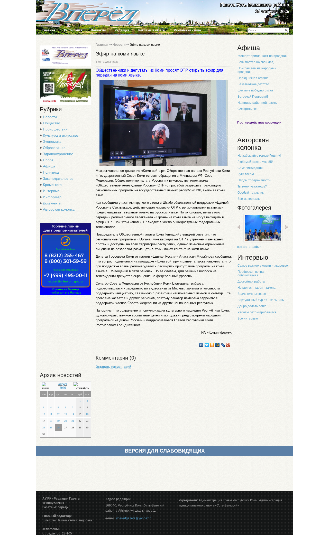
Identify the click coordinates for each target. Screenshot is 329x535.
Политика (51, 172)
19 (58, 420)
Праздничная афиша (253, 78)
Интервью (51, 191)
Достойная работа (251, 281)
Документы (52, 203)
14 (72, 414)
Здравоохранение (58, 154)
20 (65, 420)
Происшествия (55, 129)
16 (87, 414)
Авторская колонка (59, 209)
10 (43, 414)
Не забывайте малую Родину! (259, 155)
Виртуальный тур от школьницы (261, 300)
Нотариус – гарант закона (256, 287)
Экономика (52, 141)
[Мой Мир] (217, 345)
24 (43, 427)
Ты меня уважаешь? (252, 186)
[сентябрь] (81, 386)
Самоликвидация (250, 168)
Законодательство (58, 178)
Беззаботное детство (253, 84)
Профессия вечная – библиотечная (252, 273)
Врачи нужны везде (251, 294)
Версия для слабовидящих (165, 451)
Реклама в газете (151, 30)
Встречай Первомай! (252, 96)
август (62, 384)
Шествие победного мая (255, 90)
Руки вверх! (245, 174)
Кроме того (52, 185)
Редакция (122, 30)
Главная (48, 30)
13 (65, 414)
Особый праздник (250, 192)
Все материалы (248, 199)
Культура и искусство (60, 135)
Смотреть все (247, 109)
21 (72, 420)
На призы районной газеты (257, 103)
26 (58, 427)
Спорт (48, 160)
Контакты (98, 30)
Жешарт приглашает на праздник (262, 56)
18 (51, 420)
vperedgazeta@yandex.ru (134, 518)
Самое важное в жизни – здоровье (262, 265)
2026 (63, 388)
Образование (54, 148)
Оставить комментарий (113, 367)
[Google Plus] (228, 345)
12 (58, 414)
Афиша (49, 166)
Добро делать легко (251, 306)
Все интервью (247, 318)
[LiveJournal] (223, 345)
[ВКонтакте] (201, 345)
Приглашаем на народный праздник (256, 70)
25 (51, 427)
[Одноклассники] (212, 345)
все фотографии (249, 247)
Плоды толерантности (254, 180)
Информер (52, 197)
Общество (51, 123)
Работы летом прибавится (257, 312)
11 (51, 414)
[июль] (47, 386)
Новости (50, 117)
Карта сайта (73, 30)
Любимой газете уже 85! (255, 162)
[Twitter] (206, 345)
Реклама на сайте (187, 30)
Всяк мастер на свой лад (255, 62)
